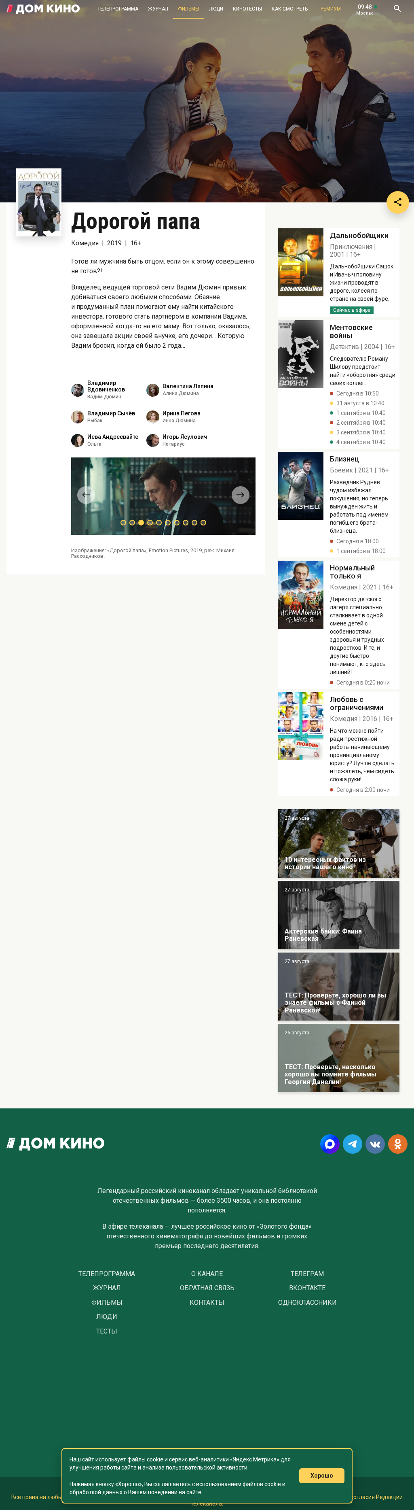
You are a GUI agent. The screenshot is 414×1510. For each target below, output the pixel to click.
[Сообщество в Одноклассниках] (398, 1144)
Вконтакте (307, 1288)
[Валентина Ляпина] (152, 390)
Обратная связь (207, 1288)
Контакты (207, 1302)
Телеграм (307, 1274)
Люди (216, 9)
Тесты (106, 1331)
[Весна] (338, 915)
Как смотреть (290, 9)
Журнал (158, 9)
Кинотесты (247, 9)
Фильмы (188, 9)
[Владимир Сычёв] (77, 416)
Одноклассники (307, 1302)
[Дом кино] (43, 9)
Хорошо (321, 1475)
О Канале (207, 1274)
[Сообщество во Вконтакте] (375, 1144)
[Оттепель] (338, 843)
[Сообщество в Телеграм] (352, 1144)
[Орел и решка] (338, 1058)
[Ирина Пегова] (152, 416)
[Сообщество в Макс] (330, 1144)
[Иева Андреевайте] (77, 440)
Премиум (329, 9)
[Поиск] (397, 9)
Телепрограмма (117, 9)
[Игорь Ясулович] (152, 440)
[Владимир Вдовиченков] (77, 390)
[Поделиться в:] (398, 202)
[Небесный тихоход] (338, 987)
